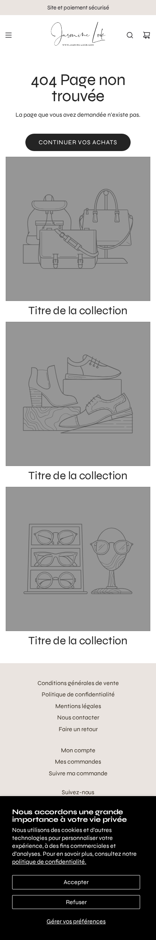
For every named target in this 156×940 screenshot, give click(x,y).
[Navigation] (8, 35)
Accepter (76, 882)
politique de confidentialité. (49, 861)
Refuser (76, 902)
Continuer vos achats (78, 142)
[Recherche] (130, 35)
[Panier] (146, 35)
